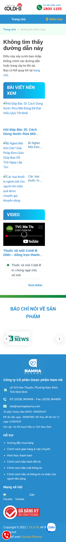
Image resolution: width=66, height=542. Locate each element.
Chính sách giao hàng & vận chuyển (28, 449)
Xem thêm (35, 285)
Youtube (19, 499)
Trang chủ (19, 19)
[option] (18, 338)
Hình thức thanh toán (19, 455)
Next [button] (59, 339)
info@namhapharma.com (25, 406)
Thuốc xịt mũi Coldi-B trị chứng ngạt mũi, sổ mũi (26, 270)
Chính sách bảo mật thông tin (24, 467)
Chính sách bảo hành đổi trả (24, 461)
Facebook (7, 499)
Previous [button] (6, 339)
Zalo (31, 494)
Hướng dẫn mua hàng (20, 442)
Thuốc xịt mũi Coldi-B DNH (13, 7)
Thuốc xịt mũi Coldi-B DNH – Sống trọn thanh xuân (21, 255)
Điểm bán (56, 19)
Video (13, 214)
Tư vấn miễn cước (52, 7)
